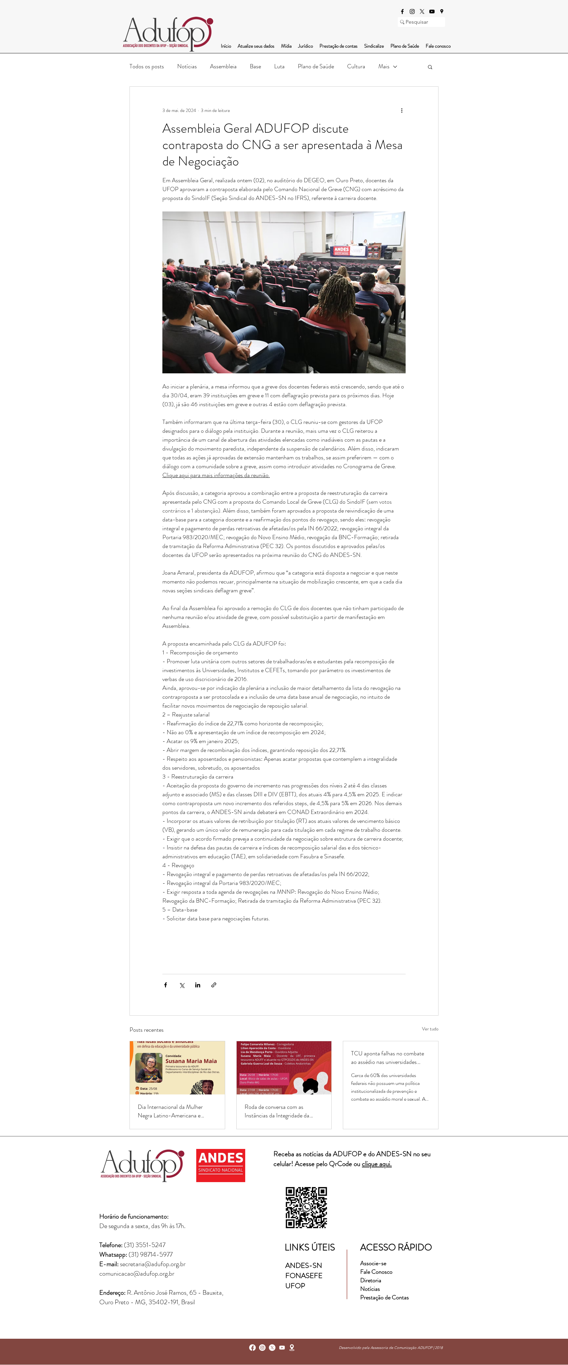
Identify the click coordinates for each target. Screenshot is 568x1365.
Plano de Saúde (316, 66)
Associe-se (373, 1263)
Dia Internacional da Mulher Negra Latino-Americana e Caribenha (170, 1111)
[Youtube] (282, 1347)
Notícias (187, 66)
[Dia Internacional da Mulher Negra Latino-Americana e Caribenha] (177, 1067)
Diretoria (371, 1280)
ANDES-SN (304, 1265)
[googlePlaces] (441, 11)
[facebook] (402, 11)
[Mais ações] (402, 110)
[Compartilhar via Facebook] (165, 985)
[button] (430, 66)
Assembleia (223, 66)
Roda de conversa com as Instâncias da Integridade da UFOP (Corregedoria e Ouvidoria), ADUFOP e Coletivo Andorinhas (283, 1111)
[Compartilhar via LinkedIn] (198, 985)
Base (255, 66)
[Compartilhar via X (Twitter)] (181, 985)
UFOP (295, 1286)
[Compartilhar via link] (214, 985)
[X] (422, 11)
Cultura (356, 66)
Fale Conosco (376, 1271)
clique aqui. (377, 1164)
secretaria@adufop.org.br (152, 1264)
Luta (279, 66)
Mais (384, 66)
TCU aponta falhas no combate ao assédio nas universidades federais (387, 1057)
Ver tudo (430, 1028)
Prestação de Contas (384, 1297)
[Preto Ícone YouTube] (432, 11)
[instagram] (412, 11)
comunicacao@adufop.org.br (136, 1273)
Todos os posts (147, 66)
